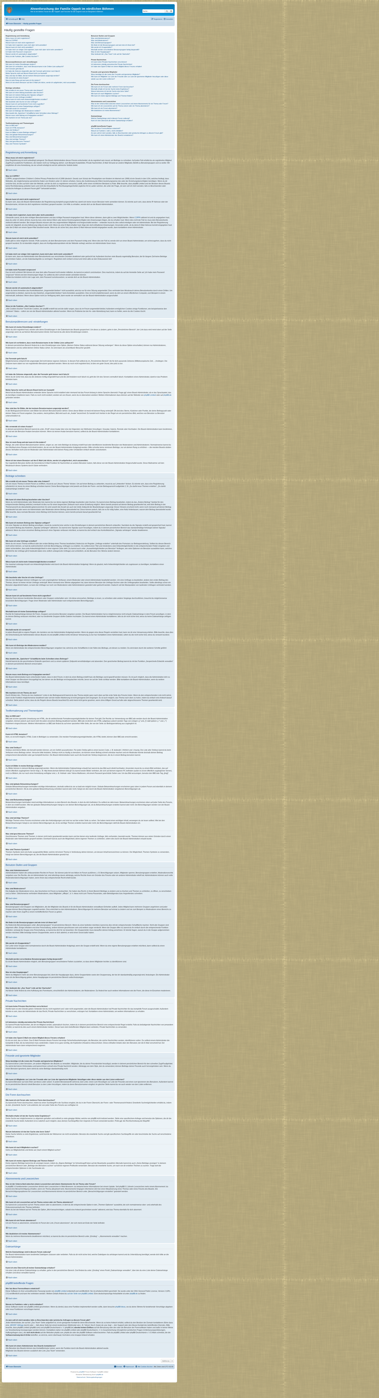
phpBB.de (167, 395)
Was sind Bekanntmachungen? (17, 137)
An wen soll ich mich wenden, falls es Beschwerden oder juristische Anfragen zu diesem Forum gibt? (127, 133)
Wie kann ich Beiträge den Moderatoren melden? (23, 111)
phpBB (81, 1372)
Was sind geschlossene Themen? (18, 141)
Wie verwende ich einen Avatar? (17, 78)
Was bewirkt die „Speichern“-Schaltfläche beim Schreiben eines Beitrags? (32, 113)
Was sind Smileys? (12, 130)
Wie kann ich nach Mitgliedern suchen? (105, 93)
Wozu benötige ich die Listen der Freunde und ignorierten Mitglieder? (115, 74)
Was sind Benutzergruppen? (101, 43)
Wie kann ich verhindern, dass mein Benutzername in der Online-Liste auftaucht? (35, 66)
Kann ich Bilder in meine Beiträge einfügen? (21, 132)
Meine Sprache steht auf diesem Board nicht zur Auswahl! (26, 73)
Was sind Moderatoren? (99, 40)
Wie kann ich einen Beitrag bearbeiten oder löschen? (24, 92)
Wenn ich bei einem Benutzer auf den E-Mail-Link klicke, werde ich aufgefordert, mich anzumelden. (41, 82)
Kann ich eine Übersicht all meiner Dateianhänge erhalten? (112, 120)
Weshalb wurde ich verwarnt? (16, 108)
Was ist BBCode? (12, 125)
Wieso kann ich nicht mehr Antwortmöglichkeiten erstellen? (27, 99)
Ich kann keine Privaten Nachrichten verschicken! (109, 62)
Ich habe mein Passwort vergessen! (19, 52)
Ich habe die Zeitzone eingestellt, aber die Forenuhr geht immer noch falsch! (33, 71)
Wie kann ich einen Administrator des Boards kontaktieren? (112, 135)
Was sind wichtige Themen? (16, 139)
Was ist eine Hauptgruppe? (100, 52)
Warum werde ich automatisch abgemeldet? (21, 54)
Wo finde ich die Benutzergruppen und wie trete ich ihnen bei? (113, 45)
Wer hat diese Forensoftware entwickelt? (105, 128)
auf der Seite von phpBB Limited (80, 1294)
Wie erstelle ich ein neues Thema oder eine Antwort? (24, 90)
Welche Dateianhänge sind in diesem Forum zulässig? (110, 118)
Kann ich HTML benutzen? (15, 128)
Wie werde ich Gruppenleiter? (101, 47)
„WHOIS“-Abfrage (17, 1325)
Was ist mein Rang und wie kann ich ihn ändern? (23, 80)
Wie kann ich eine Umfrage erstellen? (19, 97)
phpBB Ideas (120, 1307)
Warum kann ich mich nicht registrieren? (20, 43)
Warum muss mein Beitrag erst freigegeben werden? (24, 115)
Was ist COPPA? (12, 40)
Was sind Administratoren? (100, 38)
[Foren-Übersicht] (17, 9)
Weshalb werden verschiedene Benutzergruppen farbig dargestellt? (115, 49)
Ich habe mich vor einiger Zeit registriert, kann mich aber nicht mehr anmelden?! (34, 49)
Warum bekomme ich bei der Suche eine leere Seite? (110, 91)
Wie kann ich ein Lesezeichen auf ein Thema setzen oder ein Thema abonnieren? (120, 106)
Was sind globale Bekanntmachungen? (19, 134)
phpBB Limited (150, 395)
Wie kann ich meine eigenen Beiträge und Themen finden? (112, 96)
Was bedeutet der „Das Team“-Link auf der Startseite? (110, 54)
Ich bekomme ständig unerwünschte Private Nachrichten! (111, 64)
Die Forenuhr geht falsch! (15, 69)
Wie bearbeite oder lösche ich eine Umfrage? (22, 102)
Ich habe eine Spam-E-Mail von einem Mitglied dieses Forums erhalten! (116, 66)
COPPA (138, 217)
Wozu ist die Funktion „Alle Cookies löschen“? (22, 56)
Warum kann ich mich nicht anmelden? (19, 47)
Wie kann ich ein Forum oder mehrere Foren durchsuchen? (112, 87)
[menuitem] (22, 19)
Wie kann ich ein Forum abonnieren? (104, 108)
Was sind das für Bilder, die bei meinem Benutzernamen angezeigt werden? (33, 76)
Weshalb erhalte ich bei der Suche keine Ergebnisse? (110, 89)
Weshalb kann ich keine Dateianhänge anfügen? (23, 106)
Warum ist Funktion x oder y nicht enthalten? (107, 131)
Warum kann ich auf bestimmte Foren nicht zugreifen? (25, 104)
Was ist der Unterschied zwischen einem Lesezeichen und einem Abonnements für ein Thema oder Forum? (129, 104)
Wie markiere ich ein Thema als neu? (19, 118)
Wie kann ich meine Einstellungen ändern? (21, 64)
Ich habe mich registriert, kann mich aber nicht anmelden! (26, 45)
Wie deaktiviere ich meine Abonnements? (105, 110)
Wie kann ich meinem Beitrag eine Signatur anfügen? (24, 95)
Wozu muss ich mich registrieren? (18, 38)
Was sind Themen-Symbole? (16, 144)
